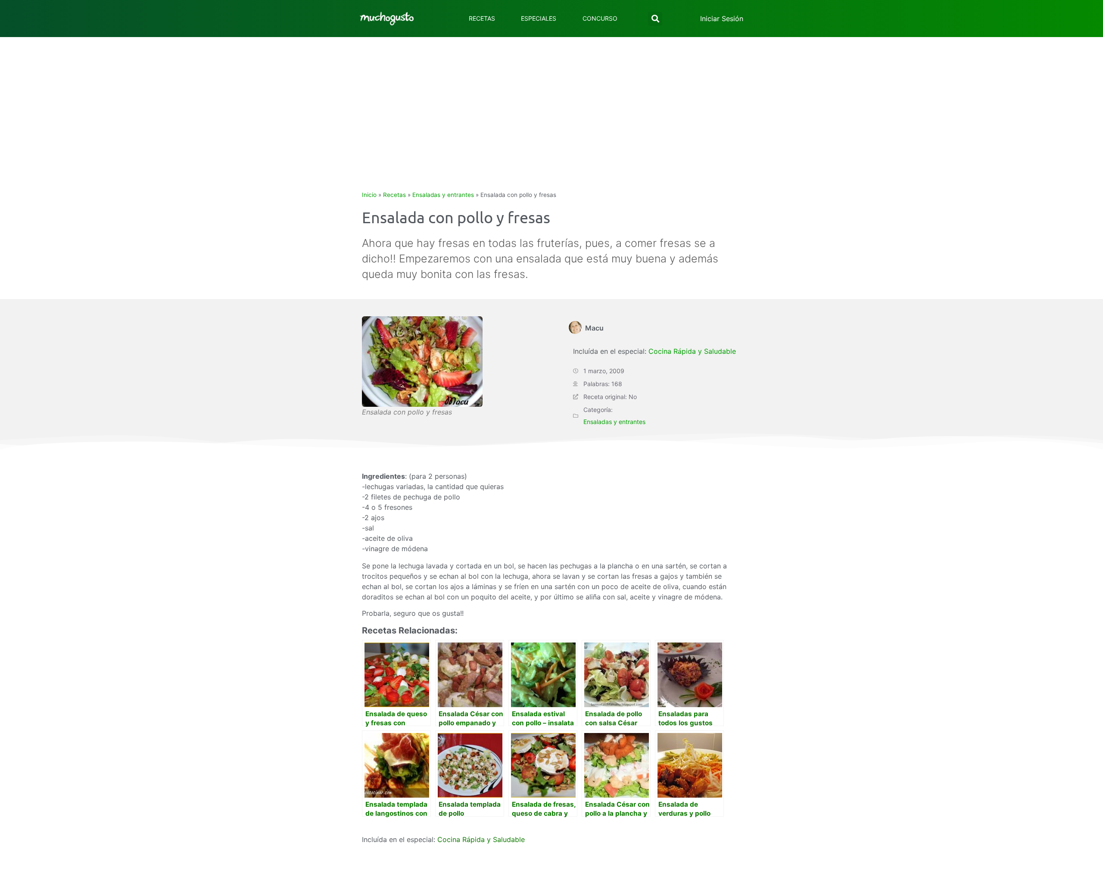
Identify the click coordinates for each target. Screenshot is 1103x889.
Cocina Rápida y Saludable (692, 351)
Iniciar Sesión (721, 18)
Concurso (600, 18)
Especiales (538, 18)
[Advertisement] (551, 101)
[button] (655, 19)
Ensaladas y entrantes (443, 194)
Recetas (482, 18)
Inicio (369, 194)
